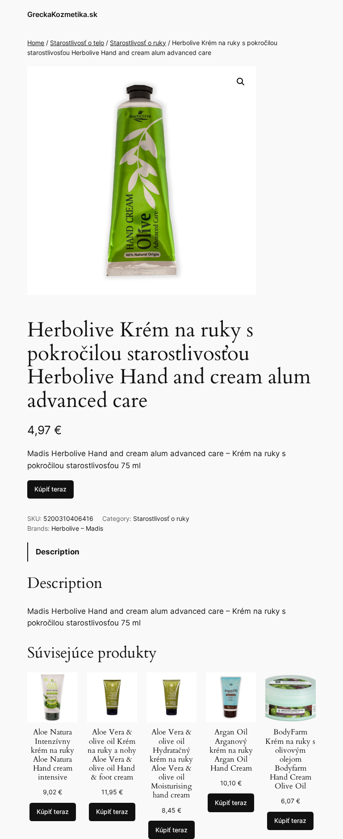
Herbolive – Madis (77, 528)
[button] (241, 82)
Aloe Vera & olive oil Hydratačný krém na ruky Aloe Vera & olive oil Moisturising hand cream (171, 764)
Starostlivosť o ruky (138, 42)
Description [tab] (57, 551)
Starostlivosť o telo (77, 42)
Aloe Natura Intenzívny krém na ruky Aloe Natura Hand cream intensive (52, 755)
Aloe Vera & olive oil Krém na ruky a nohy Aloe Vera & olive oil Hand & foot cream (112, 755)
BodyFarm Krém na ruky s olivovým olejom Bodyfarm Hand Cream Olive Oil (290, 759)
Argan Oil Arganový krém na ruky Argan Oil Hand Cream (231, 750)
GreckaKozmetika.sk (62, 14)
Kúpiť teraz (50, 489)
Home (35, 42)
